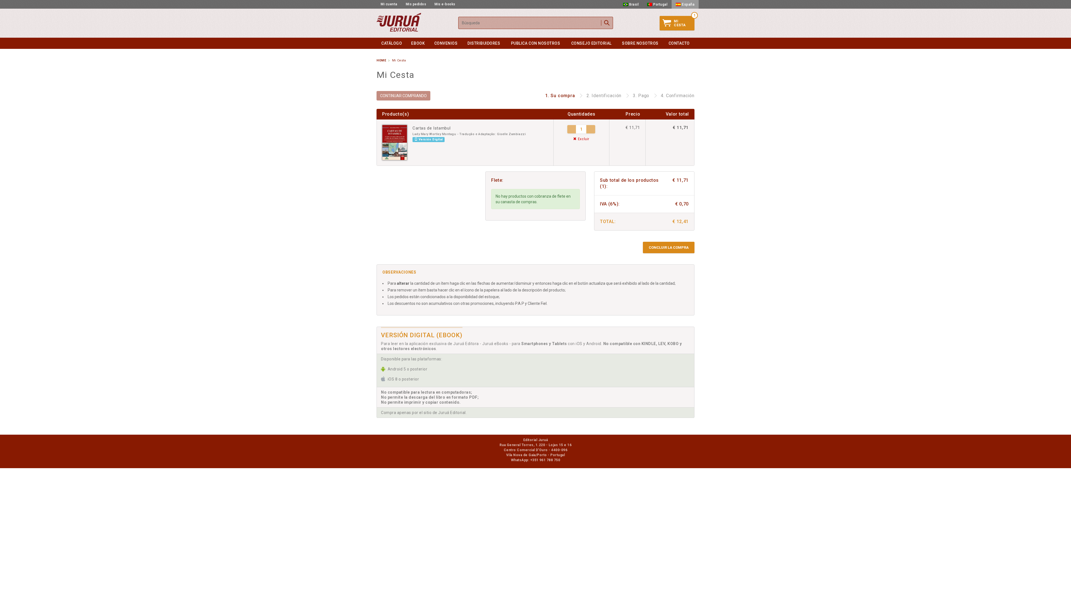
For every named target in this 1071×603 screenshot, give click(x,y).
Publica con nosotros (535, 43)
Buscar (607, 23)
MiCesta (680, 23)
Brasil (634, 4)
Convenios (446, 43)
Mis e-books (445, 4)
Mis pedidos (416, 4)
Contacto (679, 43)
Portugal (660, 4)
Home (381, 60)
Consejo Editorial (591, 43)
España (688, 4)
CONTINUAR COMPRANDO (403, 96)
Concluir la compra (669, 247)
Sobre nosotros (640, 43)
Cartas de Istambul (431, 128)
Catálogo (391, 43)
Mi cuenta (389, 4)
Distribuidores (483, 43)
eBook (418, 43)
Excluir (583, 139)
